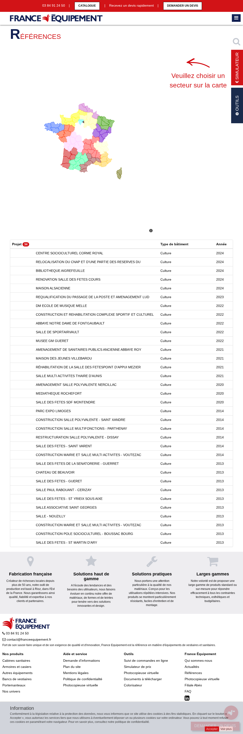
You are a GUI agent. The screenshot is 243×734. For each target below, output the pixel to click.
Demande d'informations (81, 660)
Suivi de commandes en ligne (146, 660)
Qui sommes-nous (198, 660)
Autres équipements (17, 673)
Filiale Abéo (193, 685)
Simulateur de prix (137, 667)
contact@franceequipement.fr (28, 639)
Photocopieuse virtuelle (80, 685)
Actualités (192, 667)
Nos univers (11, 691)
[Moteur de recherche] (237, 41)
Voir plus (226, 729)
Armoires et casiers (16, 667)
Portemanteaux (13, 685)
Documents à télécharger (143, 679)
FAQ (188, 691)
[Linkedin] (188, 698)
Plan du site (72, 667)
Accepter (212, 729)
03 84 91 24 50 (17, 633)
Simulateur (237, 66)
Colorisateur (133, 685)
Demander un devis (182, 5)
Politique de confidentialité (82, 679)
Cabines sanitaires (16, 660)
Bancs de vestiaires (17, 679)
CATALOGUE (87, 5)
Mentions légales (76, 673)
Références (193, 673)
